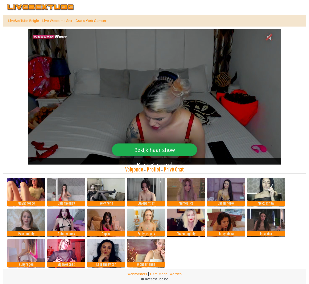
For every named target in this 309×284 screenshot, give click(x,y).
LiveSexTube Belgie (23, 21)
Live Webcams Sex (57, 21)
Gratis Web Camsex (91, 21)
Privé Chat (174, 169)
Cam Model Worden (166, 274)
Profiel (153, 169)
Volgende (134, 169)
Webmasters (137, 274)
